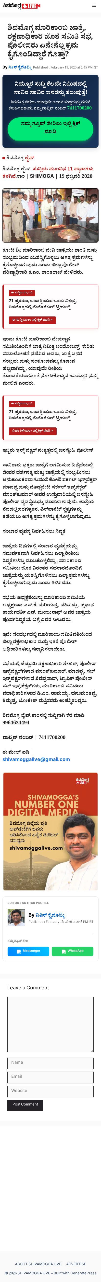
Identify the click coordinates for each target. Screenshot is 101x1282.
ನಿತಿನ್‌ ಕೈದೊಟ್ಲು (19, 68)
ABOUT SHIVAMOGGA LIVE (38, 1265)
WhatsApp (76, 951)
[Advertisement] (50, 1188)
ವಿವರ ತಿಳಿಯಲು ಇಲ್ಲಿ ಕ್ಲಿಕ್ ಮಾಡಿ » (32, 431)
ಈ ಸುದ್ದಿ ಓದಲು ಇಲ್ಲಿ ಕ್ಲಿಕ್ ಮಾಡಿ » (32, 320)
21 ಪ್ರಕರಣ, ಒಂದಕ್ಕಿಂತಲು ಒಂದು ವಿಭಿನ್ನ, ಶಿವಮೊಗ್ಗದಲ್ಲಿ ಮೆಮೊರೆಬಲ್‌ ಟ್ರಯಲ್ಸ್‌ (43, 305)
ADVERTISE (76, 1265)
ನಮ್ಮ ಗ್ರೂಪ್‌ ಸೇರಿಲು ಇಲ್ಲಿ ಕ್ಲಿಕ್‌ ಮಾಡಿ (50, 128)
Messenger (31, 951)
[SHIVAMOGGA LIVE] (21, 6)
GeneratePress (83, 1274)
